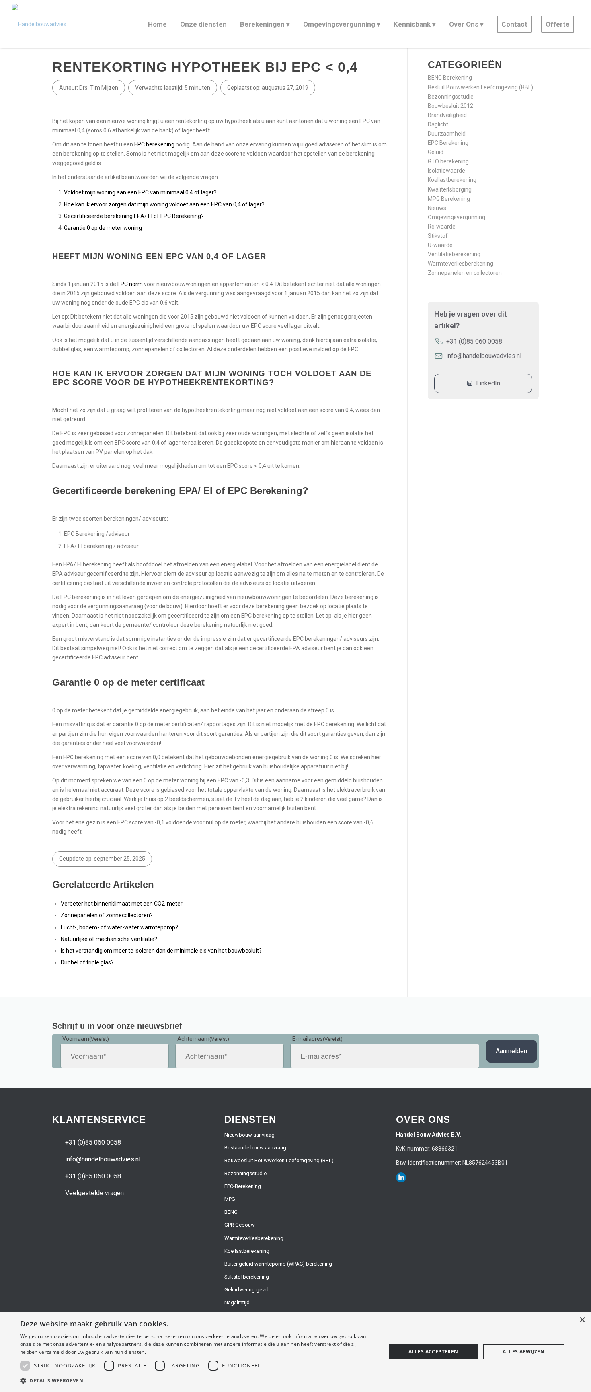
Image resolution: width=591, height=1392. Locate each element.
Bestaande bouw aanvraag (255, 1148)
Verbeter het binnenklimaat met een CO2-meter (122, 903)
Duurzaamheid (447, 133)
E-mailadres (317, 1039)
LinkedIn (488, 383)
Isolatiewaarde (446, 170)
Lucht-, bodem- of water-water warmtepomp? (119, 927)
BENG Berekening (450, 77)
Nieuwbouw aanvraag (249, 1135)
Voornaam (85, 1039)
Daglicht (438, 124)
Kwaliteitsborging (450, 189)
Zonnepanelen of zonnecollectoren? (107, 915)
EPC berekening (154, 144)
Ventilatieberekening (454, 254)
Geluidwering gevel (246, 1290)
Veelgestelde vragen (94, 1193)
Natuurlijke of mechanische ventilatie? (109, 939)
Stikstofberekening (246, 1277)
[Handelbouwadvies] (39, 24)
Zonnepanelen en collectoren (465, 273)
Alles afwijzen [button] (523, 1351)
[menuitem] (156, 24)
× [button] (582, 1320)
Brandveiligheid (447, 115)
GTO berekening (448, 161)
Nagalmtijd (237, 1302)
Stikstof (438, 236)
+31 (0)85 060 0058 (474, 341)
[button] (198, 1380)
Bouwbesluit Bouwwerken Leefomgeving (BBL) (279, 1160)
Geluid (435, 152)
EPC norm (130, 284)
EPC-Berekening (242, 1186)
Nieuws (437, 208)
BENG (231, 1212)
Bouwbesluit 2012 (450, 106)
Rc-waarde (442, 226)
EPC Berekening (448, 143)
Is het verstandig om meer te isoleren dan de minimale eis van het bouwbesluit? (161, 950)
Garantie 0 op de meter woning (103, 227)
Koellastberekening (452, 180)
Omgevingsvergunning (456, 217)
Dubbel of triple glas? (87, 962)
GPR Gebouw (239, 1225)
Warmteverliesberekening (460, 263)
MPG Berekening (449, 199)
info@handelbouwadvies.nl (483, 356)
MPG (229, 1199)
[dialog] (295, 1352)
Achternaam (203, 1039)
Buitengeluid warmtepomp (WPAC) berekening (278, 1264)
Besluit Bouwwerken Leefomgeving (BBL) (480, 87)
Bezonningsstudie (451, 96)
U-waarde (440, 245)
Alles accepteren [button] (433, 1351)
